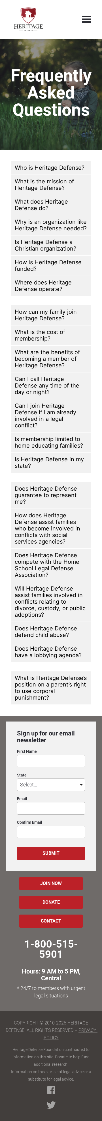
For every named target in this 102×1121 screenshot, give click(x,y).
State (22, 775)
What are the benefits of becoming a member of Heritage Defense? (47, 359)
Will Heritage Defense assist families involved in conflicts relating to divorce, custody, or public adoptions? (50, 601)
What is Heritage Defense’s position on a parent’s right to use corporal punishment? (51, 688)
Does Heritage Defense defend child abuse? (46, 631)
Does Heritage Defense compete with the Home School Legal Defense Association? (47, 565)
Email (22, 799)
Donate (61, 1057)
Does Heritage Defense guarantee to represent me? (46, 495)
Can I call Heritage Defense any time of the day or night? (47, 385)
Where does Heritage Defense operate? (43, 285)
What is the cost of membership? (40, 335)
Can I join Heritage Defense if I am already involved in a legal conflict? (45, 415)
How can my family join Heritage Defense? (46, 315)
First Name (27, 751)
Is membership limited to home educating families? (49, 442)
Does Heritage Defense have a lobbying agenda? (48, 652)
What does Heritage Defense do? (41, 205)
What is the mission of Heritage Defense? (44, 184)
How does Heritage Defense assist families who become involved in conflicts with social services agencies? (47, 528)
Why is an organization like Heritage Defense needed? (51, 225)
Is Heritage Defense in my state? (49, 462)
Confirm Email (29, 822)
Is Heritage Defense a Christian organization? (45, 245)
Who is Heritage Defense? (49, 167)
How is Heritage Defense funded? (48, 265)
